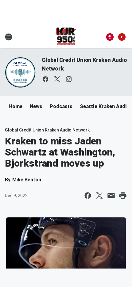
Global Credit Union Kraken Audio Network (47, 129)
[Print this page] (122, 195)
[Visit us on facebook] (45, 79)
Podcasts (61, 106)
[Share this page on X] (99, 195)
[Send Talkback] (110, 37)
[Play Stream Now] (122, 37)
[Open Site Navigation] (8, 37)
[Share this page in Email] (111, 195)
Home (15, 106)
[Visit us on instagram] (68, 79)
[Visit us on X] (57, 79)
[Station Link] (66, 37)
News (36, 106)
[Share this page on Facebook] (87, 195)
